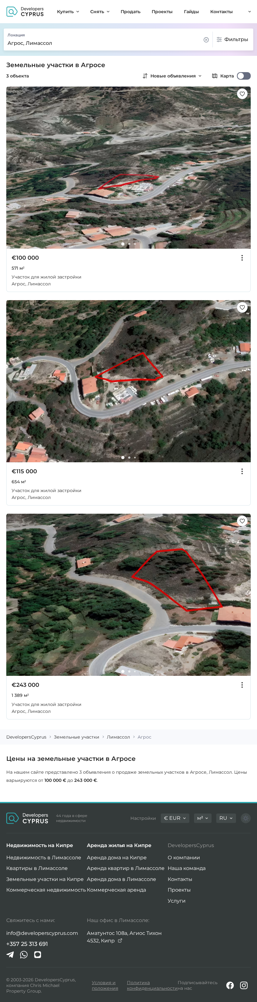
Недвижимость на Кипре (39, 845)
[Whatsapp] (24, 954)
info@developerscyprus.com (42, 933)
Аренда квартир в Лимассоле (126, 868)
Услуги (177, 901)
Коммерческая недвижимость (46, 890)
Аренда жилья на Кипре (119, 845)
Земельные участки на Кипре (45, 879)
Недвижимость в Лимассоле (43, 858)
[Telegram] (10, 954)
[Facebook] (230, 985)
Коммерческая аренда (116, 890)
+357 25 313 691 (27, 944)
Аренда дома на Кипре (117, 858)
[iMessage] (38, 954)
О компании (184, 858)
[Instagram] (244, 985)
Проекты (179, 890)
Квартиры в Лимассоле (37, 868)
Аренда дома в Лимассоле (121, 879)
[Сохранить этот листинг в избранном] (242, 93)
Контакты (180, 879)
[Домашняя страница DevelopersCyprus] (25, 12)
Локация (16, 35)
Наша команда (187, 868)
